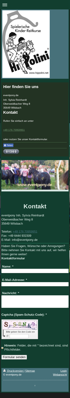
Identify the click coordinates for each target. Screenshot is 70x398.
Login (63, 370)
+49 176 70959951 (14, 130)
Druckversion (15, 370)
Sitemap (30, 370)
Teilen (9, 145)
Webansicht (60, 374)
